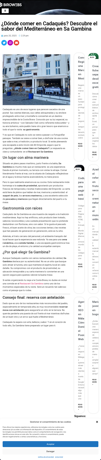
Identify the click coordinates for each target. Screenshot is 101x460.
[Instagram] (10, 42)
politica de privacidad (46, 457)
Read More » (80, 146)
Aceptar (50, 444)
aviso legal (59, 457)
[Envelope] (16, 42)
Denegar (50, 451)
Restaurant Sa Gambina (31, 283)
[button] (97, 422)
